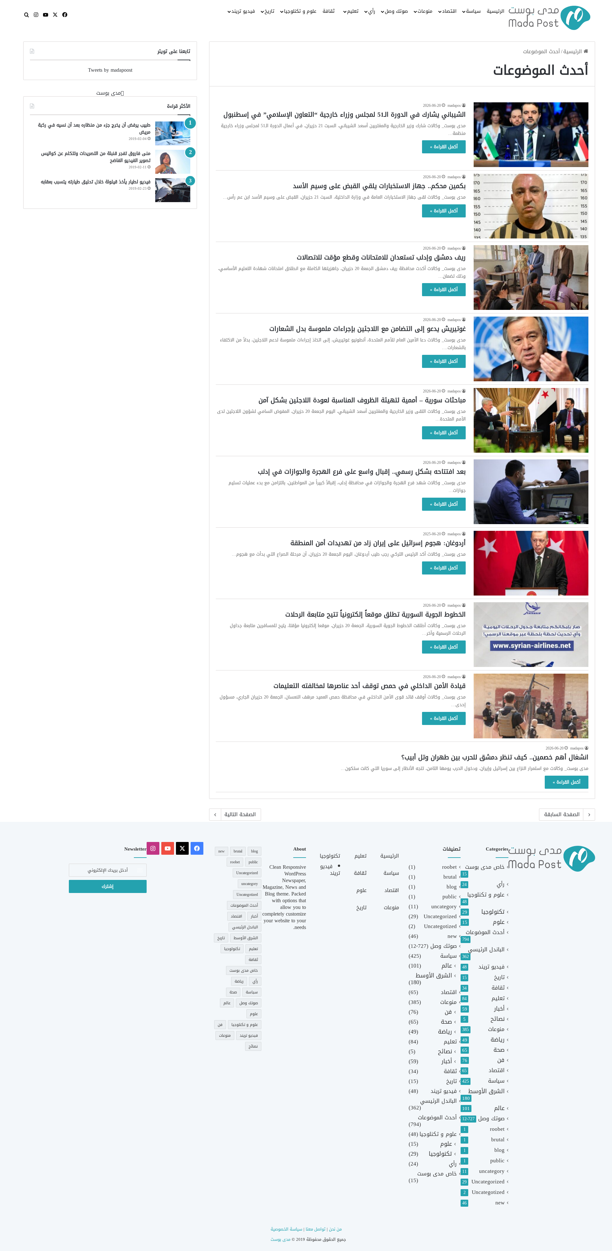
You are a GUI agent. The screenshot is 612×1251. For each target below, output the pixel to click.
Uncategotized (488, 1192)
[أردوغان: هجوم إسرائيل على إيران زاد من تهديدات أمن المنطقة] (531, 563)
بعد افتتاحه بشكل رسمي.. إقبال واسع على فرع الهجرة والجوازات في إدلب (362, 471)
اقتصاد (449, 11)
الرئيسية (495, 11)
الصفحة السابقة (562, 814)
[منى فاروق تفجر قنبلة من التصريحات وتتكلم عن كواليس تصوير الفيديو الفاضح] (172, 162)
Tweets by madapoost (110, 70)
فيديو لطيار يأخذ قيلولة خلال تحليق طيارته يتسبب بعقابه (95, 182)
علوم (499, 922)
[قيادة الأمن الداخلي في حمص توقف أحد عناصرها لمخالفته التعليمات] (531, 706)
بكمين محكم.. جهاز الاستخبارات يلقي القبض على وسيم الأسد (379, 186)
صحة (499, 1050)
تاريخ (269, 11)
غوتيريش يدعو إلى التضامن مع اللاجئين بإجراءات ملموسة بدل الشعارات (367, 329)
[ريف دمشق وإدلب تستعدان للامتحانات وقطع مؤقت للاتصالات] (531, 277)
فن (501, 1060)
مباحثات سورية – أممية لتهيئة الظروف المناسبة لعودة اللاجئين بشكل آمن (362, 400)
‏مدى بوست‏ (108, 93)
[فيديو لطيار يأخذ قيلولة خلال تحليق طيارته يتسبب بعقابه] (172, 190)
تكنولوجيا (493, 912)
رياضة (498, 1039)
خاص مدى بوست (485, 867)
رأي (371, 11)
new (500, 1202)
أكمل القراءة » (444, 147)
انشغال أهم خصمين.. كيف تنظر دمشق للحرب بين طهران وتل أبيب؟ (494, 757)
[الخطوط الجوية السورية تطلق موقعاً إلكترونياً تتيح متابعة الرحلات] (531, 634)
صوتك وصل (396, 11)
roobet (497, 1129)
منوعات (425, 11)
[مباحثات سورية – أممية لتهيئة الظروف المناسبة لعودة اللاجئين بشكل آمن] (531, 420)
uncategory (492, 1171)
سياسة (473, 11)
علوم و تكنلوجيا (300, 11)
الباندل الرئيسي (486, 949)
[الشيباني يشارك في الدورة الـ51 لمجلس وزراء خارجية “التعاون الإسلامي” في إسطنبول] (531, 134)
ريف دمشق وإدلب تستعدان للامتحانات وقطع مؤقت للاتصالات (381, 257)
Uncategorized (488, 1181)
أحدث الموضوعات (485, 932)
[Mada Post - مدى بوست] (549, 18)
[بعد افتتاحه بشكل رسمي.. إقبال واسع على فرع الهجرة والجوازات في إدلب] (531, 491)
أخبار (499, 1009)
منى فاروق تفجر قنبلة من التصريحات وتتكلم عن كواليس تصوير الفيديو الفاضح (95, 157)
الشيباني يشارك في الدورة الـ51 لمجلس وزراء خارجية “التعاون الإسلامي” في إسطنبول (344, 114)
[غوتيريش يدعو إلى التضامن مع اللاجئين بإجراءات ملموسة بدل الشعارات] (531, 349)
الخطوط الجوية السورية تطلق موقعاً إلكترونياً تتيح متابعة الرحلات (375, 614)
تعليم (353, 11)
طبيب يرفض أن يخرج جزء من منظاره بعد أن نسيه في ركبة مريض (94, 128)
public (497, 1160)
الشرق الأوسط (486, 1091)
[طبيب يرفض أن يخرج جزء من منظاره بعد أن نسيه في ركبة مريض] (172, 133)
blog (499, 1150)
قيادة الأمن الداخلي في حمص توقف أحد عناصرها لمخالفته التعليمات (369, 686)
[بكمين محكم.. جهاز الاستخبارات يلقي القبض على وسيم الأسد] (531, 206)
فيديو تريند (243, 11)
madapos (454, 105)
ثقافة (329, 11)
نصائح (498, 1019)
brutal (498, 1139)
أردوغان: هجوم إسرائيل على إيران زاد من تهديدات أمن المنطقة (378, 543)
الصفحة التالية (240, 814)
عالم (499, 1108)
